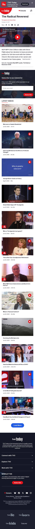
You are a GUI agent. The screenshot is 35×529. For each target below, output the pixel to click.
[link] (6, 25)
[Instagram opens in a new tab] (31, 493)
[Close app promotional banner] (32, 2)
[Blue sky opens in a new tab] (15, 493)
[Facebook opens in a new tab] (19, 493)
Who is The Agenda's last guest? (12, 231)
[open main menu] (31, 11)
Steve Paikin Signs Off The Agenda (13, 205)
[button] (27, 59)
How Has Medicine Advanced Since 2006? (15, 364)
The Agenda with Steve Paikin (9, 20)
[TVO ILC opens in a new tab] (10, 515)
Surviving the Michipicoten (11, 338)
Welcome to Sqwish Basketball (12, 124)
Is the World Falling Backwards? (12, 390)
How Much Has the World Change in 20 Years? (16, 417)
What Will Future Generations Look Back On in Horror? (16, 284)
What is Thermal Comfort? (11, 311)
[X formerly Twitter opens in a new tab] (23, 493)
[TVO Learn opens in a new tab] (24, 515)
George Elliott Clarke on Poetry (12, 178)
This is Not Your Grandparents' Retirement (16, 257)
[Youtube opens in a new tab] (27, 493)
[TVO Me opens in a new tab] (24, 523)
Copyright (8, 502)
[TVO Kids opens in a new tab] (10, 523)
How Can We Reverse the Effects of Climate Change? (16, 151)
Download (25, 4)
